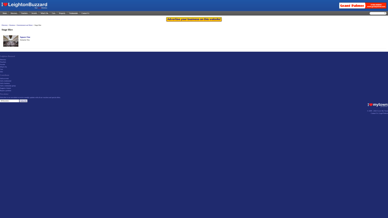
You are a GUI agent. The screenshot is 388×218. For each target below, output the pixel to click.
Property (62, 13)
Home (5, 13)
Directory (14, 13)
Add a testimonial (5, 81)
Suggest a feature (5, 88)
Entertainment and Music (25, 25)
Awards (34, 13)
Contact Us (85, 13)
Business (12, 25)
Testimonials (73, 13)
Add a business (5, 83)
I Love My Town (382, 111)
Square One (25, 37)
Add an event (4, 78)
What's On (44, 13)
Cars (53, 13)
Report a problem (5, 90)
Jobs (1, 72)
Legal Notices (383, 113)
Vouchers (24, 13)
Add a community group (8, 86)
